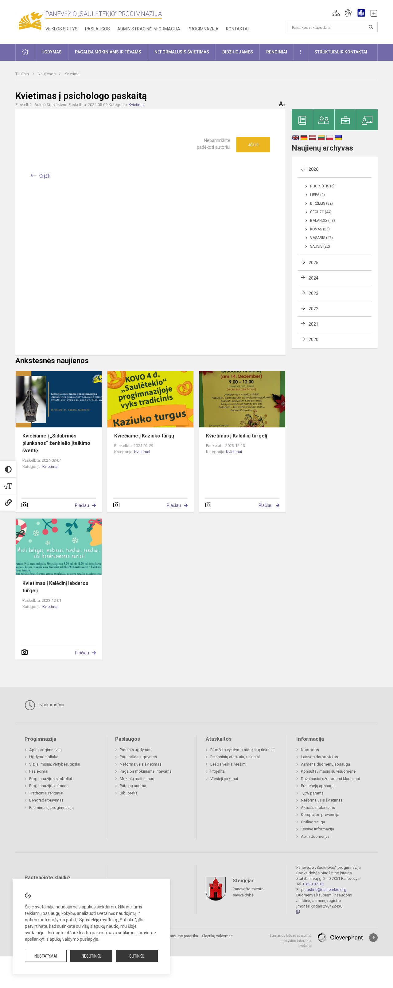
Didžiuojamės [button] (237, 51)
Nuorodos (310, 749)
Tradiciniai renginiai (46, 793)
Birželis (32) (321, 203)
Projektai (218, 771)
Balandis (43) (322, 220)
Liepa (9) (317, 195)
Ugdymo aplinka (43, 757)
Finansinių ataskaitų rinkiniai (235, 757)
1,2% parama (312, 793)
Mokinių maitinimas (137, 778)
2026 (313, 169)
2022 (313, 308)
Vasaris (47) (321, 238)
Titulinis (22, 74)
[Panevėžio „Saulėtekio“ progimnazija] (30, 21)
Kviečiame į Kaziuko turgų (144, 436)
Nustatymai (45, 956)
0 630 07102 (313, 884)
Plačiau (82, 505)
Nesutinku (91, 956)
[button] (336, 13)
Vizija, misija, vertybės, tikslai (54, 764)
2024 (313, 278)
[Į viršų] (373, 937)
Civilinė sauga (313, 822)
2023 (313, 293)
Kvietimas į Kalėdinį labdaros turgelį (55, 587)
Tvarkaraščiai (50, 705)
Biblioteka (129, 793)
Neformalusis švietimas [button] (181, 51)
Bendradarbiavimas (46, 800)
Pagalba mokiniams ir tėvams (146, 771)
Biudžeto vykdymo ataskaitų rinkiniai (242, 749)
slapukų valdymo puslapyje (72, 939)
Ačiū (253, 144)
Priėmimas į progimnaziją (51, 807)
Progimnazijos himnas (48, 785)
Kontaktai (237, 28)
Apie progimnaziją (45, 749)
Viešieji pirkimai (224, 778)
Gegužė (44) (321, 212)
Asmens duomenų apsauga (325, 764)
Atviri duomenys (315, 836)
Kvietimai (72, 74)
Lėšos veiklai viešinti (228, 764)
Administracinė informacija (148, 28)
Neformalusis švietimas (140, 764)
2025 (313, 262)
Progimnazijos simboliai (50, 778)
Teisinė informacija (317, 829)
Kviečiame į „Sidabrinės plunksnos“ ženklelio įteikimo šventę (56, 443)
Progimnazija (203, 28)
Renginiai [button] (276, 51)
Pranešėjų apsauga (318, 785)
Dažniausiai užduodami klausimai (330, 778)
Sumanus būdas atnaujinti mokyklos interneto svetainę (291, 941)
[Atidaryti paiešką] (371, 27)
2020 (313, 339)
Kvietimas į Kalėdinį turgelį (236, 436)
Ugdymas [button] (51, 51)
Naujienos (47, 74)
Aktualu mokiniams (318, 807)
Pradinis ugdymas (135, 749)
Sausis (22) (320, 246)
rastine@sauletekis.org (325, 889)
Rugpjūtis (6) (322, 186)
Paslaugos (97, 28)
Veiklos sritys (61, 28)
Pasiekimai (38, 771)
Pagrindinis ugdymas (138, 757)
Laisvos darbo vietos (319, 757)
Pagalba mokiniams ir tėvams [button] (108, 51)
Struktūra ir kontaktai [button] (340, 51)
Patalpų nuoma (133, 785)
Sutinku (136, 956)
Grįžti (44, 176)
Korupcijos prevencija (320, 814)
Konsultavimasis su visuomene (328, 771)
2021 (313, 324)
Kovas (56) (320, 229)
